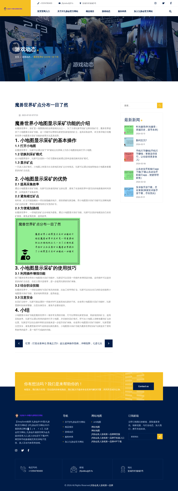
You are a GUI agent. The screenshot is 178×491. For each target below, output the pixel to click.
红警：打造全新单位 (36, 343)
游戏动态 (106, 11)
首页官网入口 (43, 11)
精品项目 (90, 11)
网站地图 (95, 427)
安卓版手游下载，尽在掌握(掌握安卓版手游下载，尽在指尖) (147, 190)
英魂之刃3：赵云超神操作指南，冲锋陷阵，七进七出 (74, 343)
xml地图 (97, 422)
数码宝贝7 (141, 140)
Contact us (143, 386)
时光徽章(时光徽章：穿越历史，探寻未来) (147, 128)
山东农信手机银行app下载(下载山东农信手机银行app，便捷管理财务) (147, 173)
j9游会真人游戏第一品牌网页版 (105, 434)
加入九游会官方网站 (143, 11)
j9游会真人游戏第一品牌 (102, 485)
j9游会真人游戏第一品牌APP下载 (106, 441)
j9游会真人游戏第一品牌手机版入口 (107, 438)
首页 (17, 57)
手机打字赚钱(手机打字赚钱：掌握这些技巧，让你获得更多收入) (147, 155)
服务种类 (122, 11)
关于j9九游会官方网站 (67, 11)
